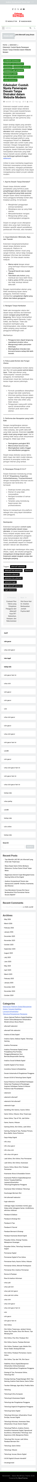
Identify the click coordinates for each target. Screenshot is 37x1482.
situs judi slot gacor (11, 1291)
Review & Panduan (10, 1274)
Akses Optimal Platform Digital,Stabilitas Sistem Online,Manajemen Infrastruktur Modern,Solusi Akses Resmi (18, 1019)
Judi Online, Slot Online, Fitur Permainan (18, 1159)
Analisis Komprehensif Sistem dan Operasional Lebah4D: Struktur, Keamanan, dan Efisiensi (17, 2)
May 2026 (7, 919)
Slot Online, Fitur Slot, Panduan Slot (16, 1338)
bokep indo (8, 793)
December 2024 (9, 987)
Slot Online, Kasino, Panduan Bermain (17, 1342)
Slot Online (8, 1325)
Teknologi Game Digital (12, 1411)
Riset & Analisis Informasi (13, 1278)
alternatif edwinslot (12, 61)
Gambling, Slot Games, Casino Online (17, 1110)
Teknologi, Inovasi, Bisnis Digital (15, 1454)
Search (6, 843)
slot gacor (7, 692)
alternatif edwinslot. (18, 567)
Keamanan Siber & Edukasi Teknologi (17, 1189)
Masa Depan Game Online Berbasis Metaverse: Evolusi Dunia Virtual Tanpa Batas (18, 868)
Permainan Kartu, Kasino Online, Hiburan (18, 1261)
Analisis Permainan (10, 1045)
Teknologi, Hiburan (10, 1450)
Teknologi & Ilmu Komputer (13, 1394)
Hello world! (29, 907)
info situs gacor (9, 1146)
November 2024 (9, 991)
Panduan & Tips (9, 1223)
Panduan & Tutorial (10, 1227)
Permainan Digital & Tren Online (15, 1257)
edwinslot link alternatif (13, 70)
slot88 (6, 751)
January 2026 (8, 932)
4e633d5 (8, 102)
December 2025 (9, 936)
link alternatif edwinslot (13, 77)
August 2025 (8, 953)
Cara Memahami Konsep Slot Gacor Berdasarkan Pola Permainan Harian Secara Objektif (17, 892)
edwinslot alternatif (22, 67)
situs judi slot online (11, 1295)
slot (5, 709)
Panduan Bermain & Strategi (13, 1231)
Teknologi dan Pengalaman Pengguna (17, 1402)
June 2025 (7, 962)
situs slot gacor (9, 650)
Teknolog (7, 1390)
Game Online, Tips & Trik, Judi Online (16, 1118)
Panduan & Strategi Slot (12, 1219)
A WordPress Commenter (13, 907)
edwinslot (8, 67)
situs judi (7, 1283)
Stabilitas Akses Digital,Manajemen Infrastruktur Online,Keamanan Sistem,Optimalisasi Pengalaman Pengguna (19, 1366)
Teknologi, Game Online (12, 1446)
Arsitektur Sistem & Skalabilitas (15, 1069)
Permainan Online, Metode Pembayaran (17, 1266)
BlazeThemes (23, 1478)
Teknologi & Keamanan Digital (14, 1398)
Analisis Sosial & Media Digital (14, 1061)
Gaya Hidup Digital (10, 1137)
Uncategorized (9, 1463)
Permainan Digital (10, 1253)
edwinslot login (10, 74)
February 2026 (9, 928)
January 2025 (8, 983)
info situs (7, 1142)
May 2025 (7, 966)
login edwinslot (10, 80)
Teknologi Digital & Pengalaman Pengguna (18, 1407)
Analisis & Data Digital (12, 1035)
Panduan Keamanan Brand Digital (15, 1236)
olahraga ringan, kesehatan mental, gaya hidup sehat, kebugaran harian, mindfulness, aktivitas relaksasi (19, 1208)
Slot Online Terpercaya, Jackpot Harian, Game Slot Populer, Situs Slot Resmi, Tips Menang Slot (18, 1331)
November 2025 (9, 940)
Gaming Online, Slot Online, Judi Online (17, 1127)
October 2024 (8, 995)
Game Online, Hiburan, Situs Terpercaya (17, 1114)
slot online (8, 827)
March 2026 (8, 923)
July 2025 (7, 957)
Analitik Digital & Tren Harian (14, 1065)
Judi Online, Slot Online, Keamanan (16, 1163)
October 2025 (8, 945)
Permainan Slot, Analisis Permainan (16, 1270)
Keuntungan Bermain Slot (12, 1193)
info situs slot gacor (11, 1154)
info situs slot (9, 1150)
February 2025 (9, 978)
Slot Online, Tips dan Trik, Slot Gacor (16, 1359)
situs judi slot (9, 1287)
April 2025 (7, 970)
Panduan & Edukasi (10, 1215)
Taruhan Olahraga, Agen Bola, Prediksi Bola (19, 1385)
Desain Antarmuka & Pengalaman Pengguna (19, 1073)
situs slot (7, 683)
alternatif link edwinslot (13, 64)
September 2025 (9, 949)
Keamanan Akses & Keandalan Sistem (17, 1174)
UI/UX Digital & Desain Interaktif (15, 1458)
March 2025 (8, 974)
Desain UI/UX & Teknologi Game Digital (17, 1077)
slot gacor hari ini (10, 675)
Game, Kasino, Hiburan (12, 1122)
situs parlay (8, 801)
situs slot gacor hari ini (12, 768)
